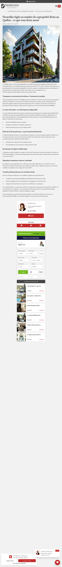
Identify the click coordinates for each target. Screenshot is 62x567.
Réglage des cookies (10, 560)
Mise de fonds (31, 251)
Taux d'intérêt (34, 257)
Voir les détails (41, 277)
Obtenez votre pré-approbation (31, 238)
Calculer (23, 272)
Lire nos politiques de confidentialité (19, 563)
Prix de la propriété (21, 251)
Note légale (21, 277)
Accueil (4, 11)
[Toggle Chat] (57, 562)
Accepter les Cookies (27, 560)
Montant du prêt (21, 257)
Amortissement (21, 263)
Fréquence (33, 263)
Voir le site (31, 277)
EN (59, 6)
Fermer (57, 550)
